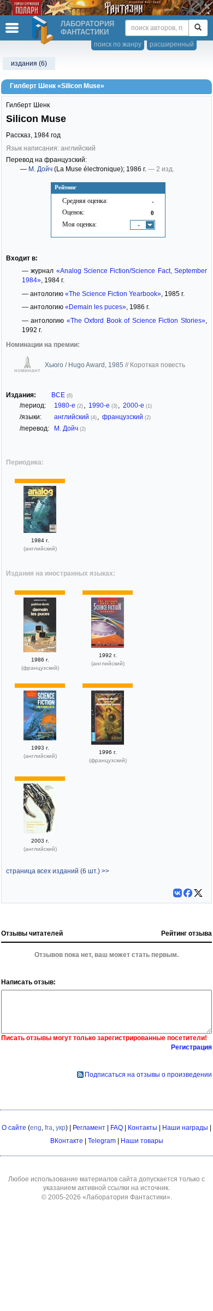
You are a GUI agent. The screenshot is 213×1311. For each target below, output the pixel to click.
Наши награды (185, 1128)
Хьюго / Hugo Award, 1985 (85, 365)
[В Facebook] (188, 893)
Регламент (89, 1128)
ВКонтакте (66, 1141)
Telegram (102, 1141)
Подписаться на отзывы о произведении (148, 1074)
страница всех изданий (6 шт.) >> (57, 871)
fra (48, 1128)
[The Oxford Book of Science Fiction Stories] (107, 645)
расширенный (172, 44)
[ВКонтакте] (177, 893)
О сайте (14, 1128)
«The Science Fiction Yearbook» (113, 294)
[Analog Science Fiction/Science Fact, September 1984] (39, 531)
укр (61, 1128)
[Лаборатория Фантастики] (44, 30)
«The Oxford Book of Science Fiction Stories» (136, 320)
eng (36, 1128)
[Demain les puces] (39, 650)
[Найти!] (198, 28)
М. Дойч (40, 169)
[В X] (198, 893)
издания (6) (29, 63)
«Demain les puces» (95, 307)
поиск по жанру (117, 44)
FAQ (116, 1128)
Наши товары (142, 1141)
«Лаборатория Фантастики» (126, 1197)
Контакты (142, 1128)
